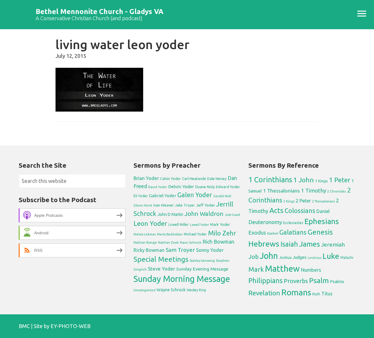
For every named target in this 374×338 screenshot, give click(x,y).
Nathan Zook (168, 242)
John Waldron (204, 213)
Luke (331, 256)
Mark (256, 269)
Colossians (300, 210)
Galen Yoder (194, 194)
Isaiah (289, 244)
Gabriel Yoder (162, 195)
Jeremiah (333, 244)
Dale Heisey (216, 178)
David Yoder (157, 187)
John (269, 256)
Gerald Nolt (222, 196)
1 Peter (339, 179)
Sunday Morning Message (182, 279)
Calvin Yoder (170, 178)
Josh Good (232, 214)
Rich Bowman (218, 242)
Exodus (257, 232)
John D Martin (170, 214)
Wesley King (196, 290)
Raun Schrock (190, 242)
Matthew (282, 268)
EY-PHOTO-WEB (71, 326)
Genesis (320, 232)
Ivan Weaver (163, 205)
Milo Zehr (222, 233)
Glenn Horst (143, 205)
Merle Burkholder (170, 234)
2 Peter (303, 200)
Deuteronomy (265, 222)
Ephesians (321, 221)
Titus (327, 293)
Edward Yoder (228, 187)
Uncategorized (144, 290)
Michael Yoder (195, 234)
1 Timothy (313, 190)
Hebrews (263, 243)
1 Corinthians (270, 179)
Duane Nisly (205, 187)
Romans (296, 292)
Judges (300, 257)
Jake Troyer (185, 205)
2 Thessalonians (323, 201)
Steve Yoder (161, 268)
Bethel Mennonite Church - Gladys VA (99, 11)
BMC (24, 326)
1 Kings (321, 180)
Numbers (311, 270)
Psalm (319, 280)
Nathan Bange (145, 242)
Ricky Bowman (149, 250)
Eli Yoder (141, 196)
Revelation (264, 293)
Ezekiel (272, 233)
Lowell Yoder (199, 224)
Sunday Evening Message (202, 268)
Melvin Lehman (145, 234)
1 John (303, 179)
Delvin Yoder (181, 186)
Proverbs (296, 281)
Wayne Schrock (171, 289)
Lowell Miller (178, 224)
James (309, 244)
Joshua (285, 257)
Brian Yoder (146, 178)
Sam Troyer (180, 250)
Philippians (265, 280)
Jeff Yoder (205, 205)
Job (253, 256)
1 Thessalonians (281, 190)
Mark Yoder (220, 224)
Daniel (323, 211)
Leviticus (314, 257)
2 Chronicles (336, 191)
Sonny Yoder (210, 250)
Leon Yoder (150, 223)
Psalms (337, 281)
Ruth (316, 294)
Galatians (293, 232)
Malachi (346, 257)
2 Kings (289, 201)
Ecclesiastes (293, 223)
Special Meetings (161, 259)
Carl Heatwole (194, 178)
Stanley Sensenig (202, 260)
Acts (276, 210)
